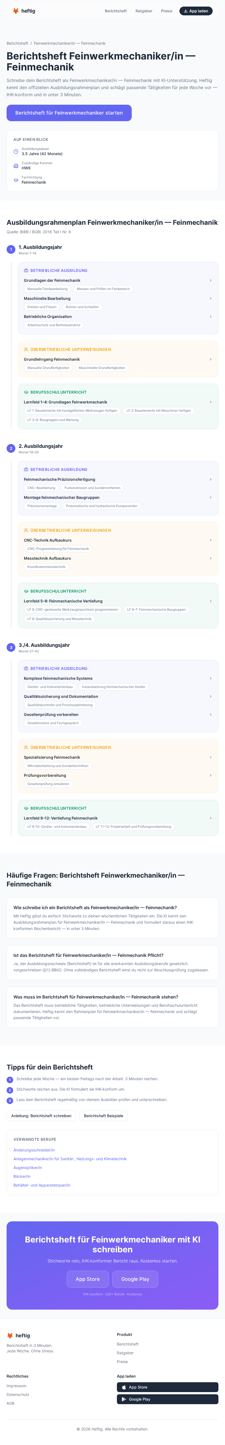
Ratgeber (144, 10)
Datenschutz (18, 1394)
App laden (198, 10)
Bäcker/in (21, 1176)
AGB (10, 1403)
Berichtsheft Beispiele (103, 1115)
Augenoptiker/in (27, 1167)
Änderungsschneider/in (34, 1150)
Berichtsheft (116, 10)
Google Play (135, 1279)
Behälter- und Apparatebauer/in (41, 1185)
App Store (88, 1279)
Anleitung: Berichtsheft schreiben (41, 1115)
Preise (166, 10)
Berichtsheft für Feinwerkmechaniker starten (69, 113)
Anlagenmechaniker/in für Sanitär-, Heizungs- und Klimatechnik (70, 1158)
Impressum (16, 1385)
